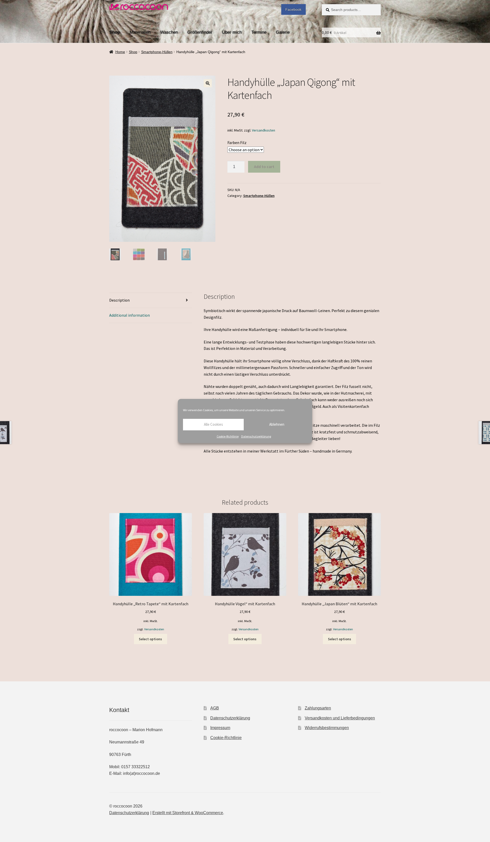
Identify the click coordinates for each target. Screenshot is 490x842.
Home (120, 52)
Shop (114, 32)
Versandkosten (263, 130)
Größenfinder (199, 32)
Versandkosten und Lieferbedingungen (340, 718)
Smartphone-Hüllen (157, 52)
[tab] (150, 300)
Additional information (129, 315)
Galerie (283, 32)
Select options (150, 639)
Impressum (220, 728)
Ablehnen (276, 424)
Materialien (140, 32)
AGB (214, 708)
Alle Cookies (213, 424)
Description (119, 300)
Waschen (169, 32)
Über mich (232, 32)
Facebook (293, 9)
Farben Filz (237, 142)
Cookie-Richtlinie (228, 436)
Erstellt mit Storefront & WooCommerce (187, 813)
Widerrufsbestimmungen (327, 728)
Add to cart (264, 166)
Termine (258, 32)
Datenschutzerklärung (256, 436)
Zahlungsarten (318, 708)
